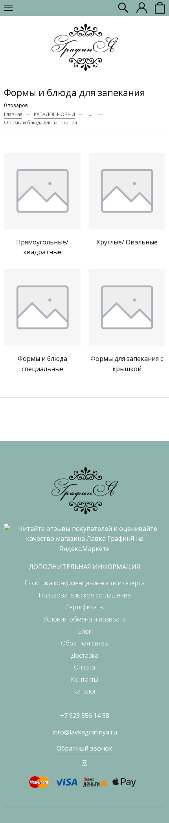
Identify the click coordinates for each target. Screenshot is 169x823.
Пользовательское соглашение (85, 595)
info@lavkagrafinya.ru (84, 732)
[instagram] (84, 763)
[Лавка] (84, 47)
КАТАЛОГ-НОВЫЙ (54, 114)
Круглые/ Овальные (127, 242)
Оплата (84, 667)
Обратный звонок (84, 748)
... (90, 114)
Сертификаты (84, 607)
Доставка (84, 655)
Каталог (84, 691)
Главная (13, 114)
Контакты (84, 679)
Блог (84, 631)
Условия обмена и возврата (84, 619)
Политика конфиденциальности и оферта (84, 583)
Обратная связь (84, 643)
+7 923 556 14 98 (84, 715)
